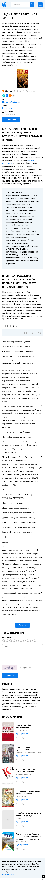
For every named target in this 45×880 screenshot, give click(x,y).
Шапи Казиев (21, 796)
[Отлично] (31, 640)
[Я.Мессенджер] (3, 95)
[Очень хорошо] (25, 640)
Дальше (22, 625)
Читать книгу (11, 120)
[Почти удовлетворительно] (7, 640)
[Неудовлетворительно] (4, 640)
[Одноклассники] (10, 95)
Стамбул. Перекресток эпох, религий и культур (28, 814)
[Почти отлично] (28, 640)
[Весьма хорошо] (21, 640)
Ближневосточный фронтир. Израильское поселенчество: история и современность (29, 836)
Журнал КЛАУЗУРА (23, 774)
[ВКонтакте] (7, 95)
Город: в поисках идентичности (23, 748)
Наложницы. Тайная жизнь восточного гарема (28, 792)
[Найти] (32, 4)
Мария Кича (20, 818)
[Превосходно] (35, 640)
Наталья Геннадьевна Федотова (28, 752)
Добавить (10, 675)
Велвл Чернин (21, 841)
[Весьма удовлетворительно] (14, 640)
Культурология (8, 108)
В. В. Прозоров (21, 730)
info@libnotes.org (17, 872)
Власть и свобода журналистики (24, 726)
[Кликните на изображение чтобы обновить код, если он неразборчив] (9, 667)
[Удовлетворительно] (11, 640)
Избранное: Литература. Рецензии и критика (26, 770)
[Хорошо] (18, 640)
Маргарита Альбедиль (11, 102)
